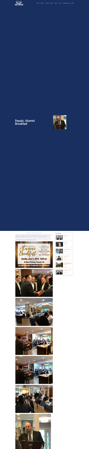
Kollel (51, 3)
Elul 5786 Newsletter (67, 249)
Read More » (65, 237)
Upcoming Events (66, 3)
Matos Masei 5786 (67, 270)
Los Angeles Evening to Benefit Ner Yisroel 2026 (68, 263)
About (38, 3)
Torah (60, 3)
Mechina (47, 3)
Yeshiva (42, 3)
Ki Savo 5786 (66, 235)
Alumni (56, 3)
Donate (72, 3)
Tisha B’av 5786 (66, 256)
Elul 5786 (65, 242)
